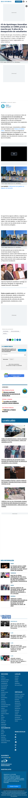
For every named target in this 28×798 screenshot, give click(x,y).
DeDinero (17, 710)
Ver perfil (8, 107)
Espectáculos (4, 706)
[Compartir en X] (10, 340)
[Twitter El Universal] (16, 739)
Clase (2, 729)
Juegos (16, 713)
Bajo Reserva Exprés (8, 390)
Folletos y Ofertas (19, 695)
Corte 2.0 (3, 677)
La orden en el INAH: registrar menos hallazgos (10, 402)
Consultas (3, 725)
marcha (5, 333)
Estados (3, 695)
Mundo (2, 690)
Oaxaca (16, 677)
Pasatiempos (18, 715)
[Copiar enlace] (17, 340)
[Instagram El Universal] (16, 745)
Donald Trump (4, 692)
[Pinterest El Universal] (16, 747)
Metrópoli (3, 102)
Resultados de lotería (18, 719)
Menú (2, 718)
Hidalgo (16, 681)
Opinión (5, 387)
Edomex (17, 676)
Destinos (3, 722)
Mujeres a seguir (5, 679)
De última (3, 720)
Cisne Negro (4, 742)
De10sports (17, 708)
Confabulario (4, 709)
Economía (3, 702)
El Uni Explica (4, 685)
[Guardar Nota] (20, 340)
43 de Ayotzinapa (15, 331)
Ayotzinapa (5, 331)
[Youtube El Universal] (16, 742)
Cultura (3, 708)
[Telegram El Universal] (16, 734)
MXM (2, 715)
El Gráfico (17, 706)
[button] (18, 2)
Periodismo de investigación (4, 682)
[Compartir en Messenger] (15, 340)
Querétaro (17, 683)
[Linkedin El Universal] (16, 750)
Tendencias (4, 711)
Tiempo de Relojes (5, 740)
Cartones (3, 701)
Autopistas (3, 724)
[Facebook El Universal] (16, 737)
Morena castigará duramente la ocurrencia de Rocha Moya (11, 393)
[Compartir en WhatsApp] (13, 340)
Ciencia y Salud (5, 713)
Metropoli (3, 693)
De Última (3, 735)
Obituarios (17, 701)
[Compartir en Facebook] (8, 340)
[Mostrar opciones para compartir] (27, 6)
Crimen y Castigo (7, 399)
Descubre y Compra (19, 694)
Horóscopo (17, 717)
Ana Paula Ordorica (7, 407)
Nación (2, 676)
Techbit (3, 717)
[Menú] (26, 1)
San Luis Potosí (18, 685)
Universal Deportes (5, 704)
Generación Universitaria (18, 703)
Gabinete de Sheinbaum (4, 687)
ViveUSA (17, 711)
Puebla (16, 679)
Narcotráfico (4, 697)
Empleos (17, 699)
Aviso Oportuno (18, 697)
